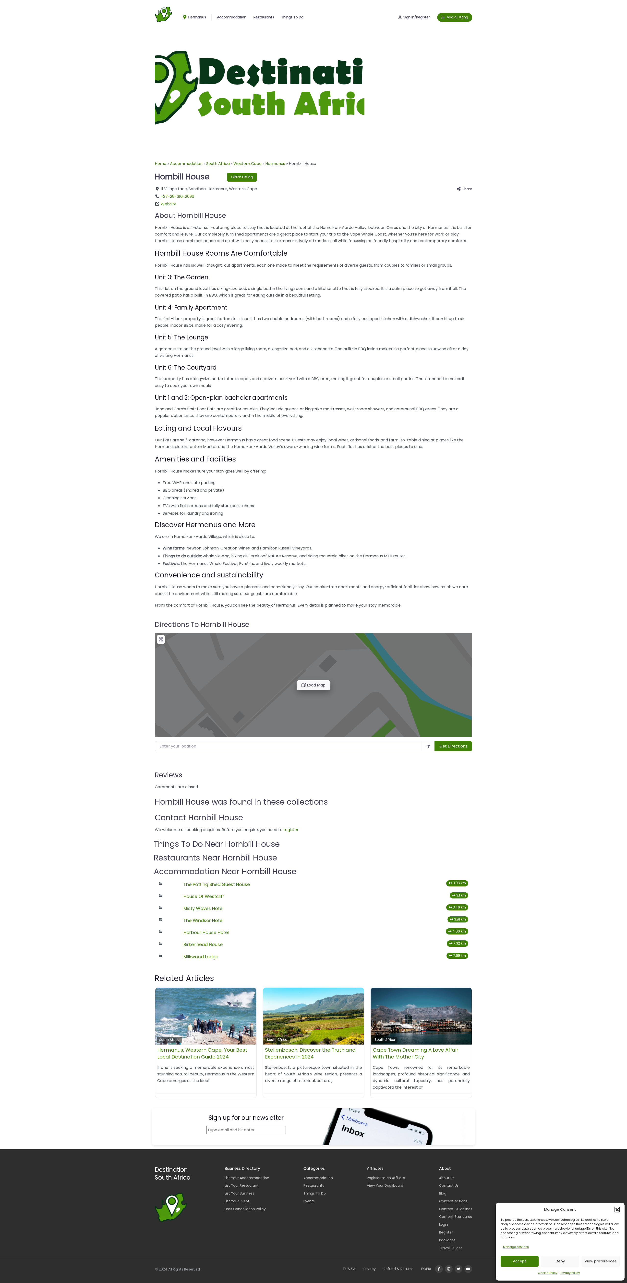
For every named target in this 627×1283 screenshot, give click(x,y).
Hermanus (196, 17)
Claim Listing (242, 176)
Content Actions (453, 1201)
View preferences (601, 1261)
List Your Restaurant (242, 1185)
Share (467, 189)
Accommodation (231, 17)
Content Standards (455, 1216)
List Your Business (239, 1193)
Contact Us (448, 1185)
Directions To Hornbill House (202, 624)
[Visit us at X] (458, 1269)
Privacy (369, 1268)
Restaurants (263, 17)
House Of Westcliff (203, 896)
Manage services (516, 1247)
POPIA (426, 1268)
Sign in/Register (416, 17)
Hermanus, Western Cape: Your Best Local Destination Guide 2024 (202, 1053)
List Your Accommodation (247, 1177)
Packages (447, 1240)
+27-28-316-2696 (177, 196)
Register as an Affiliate (386, 1177)
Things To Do (292, 17)
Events (309, 1201)
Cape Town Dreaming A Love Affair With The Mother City (415, 1053)
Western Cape (247, 163)
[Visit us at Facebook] (439, 1269)
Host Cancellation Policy (245, 1209)
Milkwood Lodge (200, 957)
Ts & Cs (349, 1268)
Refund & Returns (398, 1268)
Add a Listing (457, 17)
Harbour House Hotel (206, 932)
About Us (446, 1177)
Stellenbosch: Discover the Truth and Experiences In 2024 (310, 1053)
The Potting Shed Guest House (216, 884)
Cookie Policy (547, 1273)
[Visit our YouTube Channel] (468, 1269)
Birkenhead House (203, 944)
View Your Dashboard (385, 1185)
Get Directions (453, 746)
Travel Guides (450, 1248)
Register (446, 1232)
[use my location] (428, 746)
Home (160, 163)
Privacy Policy (570, 1273)
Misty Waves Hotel (203, 908)
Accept (519, 1261)
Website (169, 204)
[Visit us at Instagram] (449, 1269)
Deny (560, 1261)
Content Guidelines (455, 1209)
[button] (617, 1209)
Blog (442, 1193)
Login (443, 1224)
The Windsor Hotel (203, 920)
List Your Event (237, 1201)
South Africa (218, 163)
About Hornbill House (190, 215)
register (291, 830)
